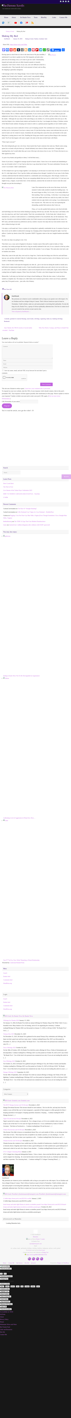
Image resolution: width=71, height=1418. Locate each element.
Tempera (59, 1263)
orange (27, 1286)
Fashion (36, 39)
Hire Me (27, 1263)
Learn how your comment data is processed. (37, 388)
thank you (49, 318)
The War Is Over (8, 487)
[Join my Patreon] (63, 1)
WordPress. (66, 1263)
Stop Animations (5, 1301)
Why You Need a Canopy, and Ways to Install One (54, 328)
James (5, 525)
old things (36, 318)
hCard (29, 1250)
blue (18, 1286)
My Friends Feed (5, 1327)
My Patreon (19, 1263)
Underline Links (5, 1289)
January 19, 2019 (17, 39)
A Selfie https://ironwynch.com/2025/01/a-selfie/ (17, 1198)
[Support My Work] (68, 1)
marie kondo (30, 318)
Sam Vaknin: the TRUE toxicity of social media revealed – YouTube (17, 329)
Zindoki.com (25, 1101)
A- (1, 1273)
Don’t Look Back (8, 483)
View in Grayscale (5, 1296)
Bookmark (7, 321)
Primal (2, 1322)
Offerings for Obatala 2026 (11, 1020)
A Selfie (5, 497)
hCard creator (42, 1250)
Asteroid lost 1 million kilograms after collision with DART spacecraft (29, 525)
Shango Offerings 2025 (10, 1072)
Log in (5, 973)
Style (46, 39)
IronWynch (7, 39)
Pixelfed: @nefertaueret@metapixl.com (52, 1194)
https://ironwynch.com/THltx (18, 44)
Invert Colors (4, 1299)
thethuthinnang (7, 521)
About (2, 1317)
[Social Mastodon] (3, 22)
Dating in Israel (10, 31)
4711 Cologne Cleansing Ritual (12, 1152)
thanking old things (57, 318)
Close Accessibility (6, 1268)
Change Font (4, 1278)
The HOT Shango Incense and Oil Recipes (15, 1105)
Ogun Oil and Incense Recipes (12, 1118)
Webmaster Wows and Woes (8, 1324)
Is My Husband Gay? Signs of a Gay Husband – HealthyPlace (35, 512)
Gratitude (41, 39)
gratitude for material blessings (18, 318)
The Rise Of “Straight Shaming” (27, 508)
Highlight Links (5, 1291)
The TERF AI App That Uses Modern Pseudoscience (29, 521)
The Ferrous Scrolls (13, 5)
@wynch (33, 1263)
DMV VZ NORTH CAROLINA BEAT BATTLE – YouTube (21, 494)
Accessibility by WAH (6, 1312)
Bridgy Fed (45, 1252)
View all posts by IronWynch (21, 311)
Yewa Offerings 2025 (9, 1047)
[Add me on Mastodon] (61, 1)
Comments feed (7, 980)
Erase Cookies (5, 1294)
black (2, 1286)
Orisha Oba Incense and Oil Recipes (13, 1129)
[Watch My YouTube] (66, 1)
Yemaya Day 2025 (8, 1034)
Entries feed (6, 976)
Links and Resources (6, 1329)
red (22, 1286)
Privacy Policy (4, 1319)
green (12, 1286)
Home (4, 1263)
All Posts (2, 1314)
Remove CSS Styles (6, 1304)
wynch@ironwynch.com (35, 1243)
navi (38, 1286)
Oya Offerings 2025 (9, 1061)
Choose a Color (5, 1284)
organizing (43, 318)
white (7, 1286)
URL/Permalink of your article (11, 401)
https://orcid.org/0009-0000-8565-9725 (36, 1254)
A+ (5, 1273)
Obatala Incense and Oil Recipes (12, 1140)
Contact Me (11, 1263)
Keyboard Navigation (6, 1276)
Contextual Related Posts (17, 962)
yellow (33, 1286)
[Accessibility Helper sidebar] (5, 1266)
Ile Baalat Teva (28, 1016)
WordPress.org (7, 983)
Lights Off (3, 1306)
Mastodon (35, 1237)
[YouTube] (15, 22)
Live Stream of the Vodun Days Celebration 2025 (17, 490)
